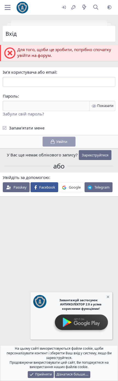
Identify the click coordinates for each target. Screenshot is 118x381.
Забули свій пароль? (23, 114)
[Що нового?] (84, 8)
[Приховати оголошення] (107, 297)
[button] (109, 8)
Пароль (10, 96)
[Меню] (7, 7)
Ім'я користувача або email (29, 72)
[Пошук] (96, 8)
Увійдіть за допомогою (26, 177)
